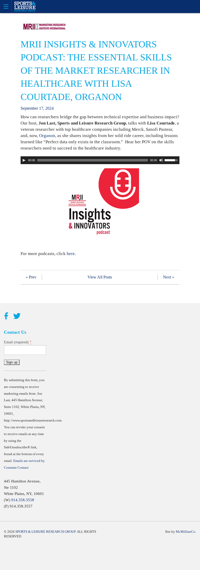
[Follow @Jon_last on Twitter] (17, 316)
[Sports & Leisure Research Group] (100, 6)
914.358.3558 (22, 500)
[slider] (172, 159)
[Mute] (161, 160)
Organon (46, 135)
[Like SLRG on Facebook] (6, 316)
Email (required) (18, 342)
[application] (100, 160)
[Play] (24, 160)
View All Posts (100, 277)
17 (41, 108)
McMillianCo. (186, 532)
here (71, 253)
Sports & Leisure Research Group (45, 532)
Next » (168, 277)
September (29, 108)
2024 (49, 108)
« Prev (31, 277)
